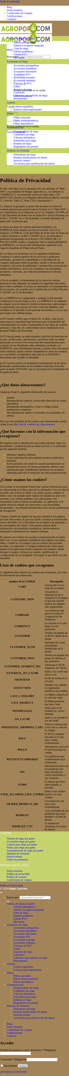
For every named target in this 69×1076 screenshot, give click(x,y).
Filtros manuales (22, 117)
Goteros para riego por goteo (22, 844)
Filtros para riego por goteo (21, 847)
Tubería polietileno (23, 51)
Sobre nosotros (14, 10)
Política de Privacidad (11, 885)
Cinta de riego (20, 48)
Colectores (19, 92)
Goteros (11, 102)
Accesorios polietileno (25, 68)
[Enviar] (8, 901)
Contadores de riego (24, 134)
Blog (9, 7)
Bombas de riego (22, 143)
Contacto (11, 19)
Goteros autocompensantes (27, 109)
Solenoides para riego (24, 140)
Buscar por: (13, 56)
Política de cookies (16, 876)
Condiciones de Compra (19, 13)
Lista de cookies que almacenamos (36, 424)
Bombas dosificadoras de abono (30, 157)
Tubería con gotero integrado (28, 45)
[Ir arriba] (1, 892)
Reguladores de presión (25, 146)
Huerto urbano (14, 856)
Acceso (23, 1066)
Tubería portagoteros (24, 42)
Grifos (16, 86)
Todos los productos (17, 859)
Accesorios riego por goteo (21, 841)
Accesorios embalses (24, 942)
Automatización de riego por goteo (25, 850)
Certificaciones (14, 16)
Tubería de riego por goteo (21, 38)
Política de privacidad (18, 873)
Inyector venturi (21, 160)
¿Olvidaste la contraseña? (13, 1071)
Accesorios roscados (24, 939)
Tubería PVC (20, 54)
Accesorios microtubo (25, 71)
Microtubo (18, 57)
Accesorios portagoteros (26, 65)
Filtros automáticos (23, 123)
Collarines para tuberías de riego (30, 95)
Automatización (15, 127)
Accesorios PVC (22, 936)
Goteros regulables (23, 106)
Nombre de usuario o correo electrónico (28, 1050)
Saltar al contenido (10, 1)
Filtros (10, 972)
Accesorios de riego (17, 61)
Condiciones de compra (19, 879)
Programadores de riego (26, 131)
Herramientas (20, 98)
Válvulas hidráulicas (24, 137)
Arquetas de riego (22, 89)
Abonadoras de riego (24, 154)
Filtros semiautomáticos (25, 120)
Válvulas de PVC (22, 945)
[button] (10, 49)
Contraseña (13, 1059)
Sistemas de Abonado (18, 150)
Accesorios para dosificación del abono (34, 163)
